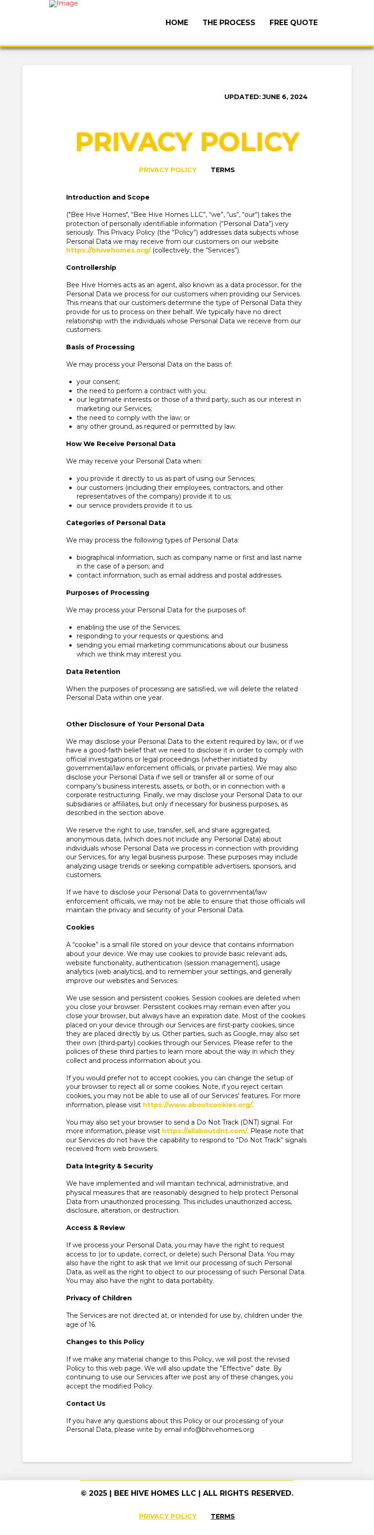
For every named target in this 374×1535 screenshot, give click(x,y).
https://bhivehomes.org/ (108, 250)
